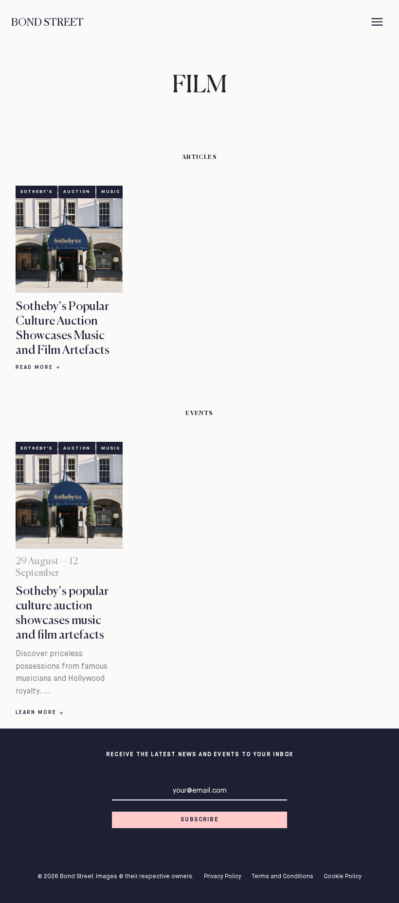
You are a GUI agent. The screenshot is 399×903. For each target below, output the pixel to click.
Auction (77, 192)
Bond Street (47, 22)
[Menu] (377, 23)
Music (110, 192)
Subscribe (199, 820)
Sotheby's (36, 192)
